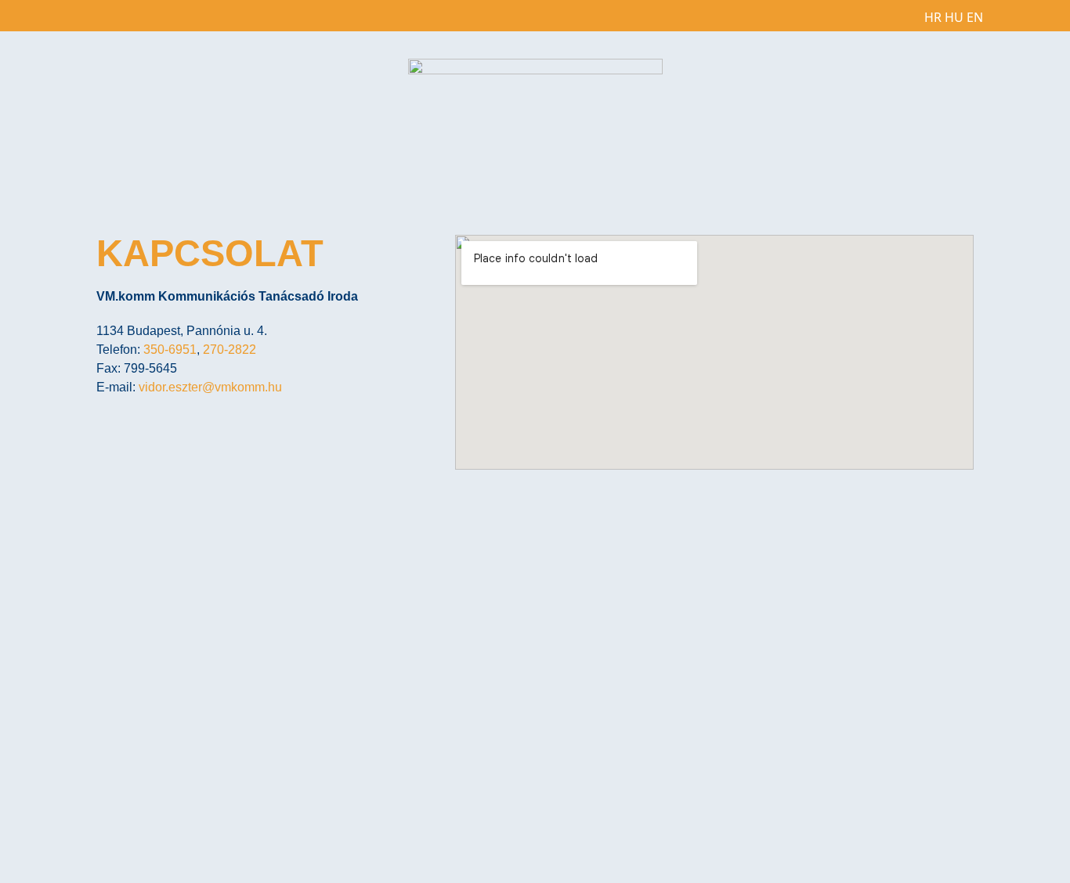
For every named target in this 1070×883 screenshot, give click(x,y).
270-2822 (229, 349)
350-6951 (170, 349)
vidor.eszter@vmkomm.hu (210, 387)
